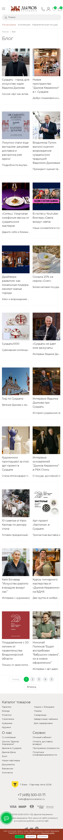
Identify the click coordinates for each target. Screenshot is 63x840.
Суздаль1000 (10, 343)
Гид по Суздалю (12, 398)
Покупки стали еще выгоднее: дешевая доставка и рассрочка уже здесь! (15, 150)
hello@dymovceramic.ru (31, 799)
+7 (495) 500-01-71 (31, 795)
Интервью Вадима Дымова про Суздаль (45, 402)
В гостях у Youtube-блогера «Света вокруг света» (46, 217)
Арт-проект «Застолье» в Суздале (41, 524)
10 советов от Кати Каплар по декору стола (14, 524)
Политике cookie (47, 833)
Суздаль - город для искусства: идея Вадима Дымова (15, 83)
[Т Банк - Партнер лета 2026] (31, 787)
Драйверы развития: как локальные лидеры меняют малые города (15, 285)
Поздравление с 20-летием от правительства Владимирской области (15, 650)
